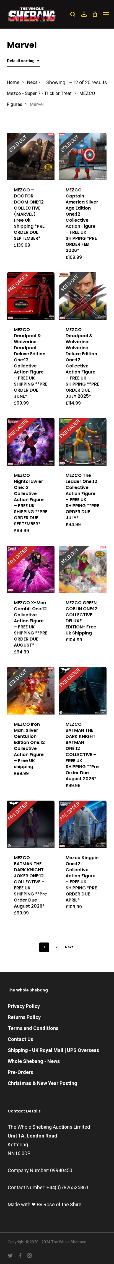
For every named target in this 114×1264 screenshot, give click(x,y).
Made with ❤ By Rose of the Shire (44, 1204)
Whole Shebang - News (34, 1061)
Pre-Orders (20, 1072)
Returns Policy (24, 1017)
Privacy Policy (24, 1006)
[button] (106, 14)
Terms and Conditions (33, 1028)
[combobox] (23, 61)
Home (13, 82)
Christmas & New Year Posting (42, 1083)
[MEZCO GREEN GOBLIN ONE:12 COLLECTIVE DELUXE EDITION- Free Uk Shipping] (83, 569)
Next (69, 947)
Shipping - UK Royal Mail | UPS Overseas (53, 1050)
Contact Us (20, 1039)
